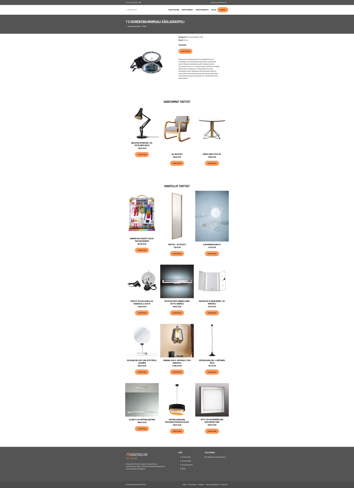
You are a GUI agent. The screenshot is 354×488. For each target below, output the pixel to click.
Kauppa (222, 10)
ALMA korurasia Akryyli (212, 244)
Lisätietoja (185, 51)
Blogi (213, 10)
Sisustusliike (174, 10)
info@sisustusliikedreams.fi (219, 2)
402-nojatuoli (177, 154)
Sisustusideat (187, 10)
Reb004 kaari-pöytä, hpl (212, 154)
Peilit (144, 26)
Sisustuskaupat (202, 10)
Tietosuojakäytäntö (212, 484)
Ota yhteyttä (192, 484)
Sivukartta (223, 484)
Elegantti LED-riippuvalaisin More (142, 419)
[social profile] (140, 2)
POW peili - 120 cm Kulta (177, 244)
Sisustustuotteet (134, 26)
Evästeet (201, 484)
